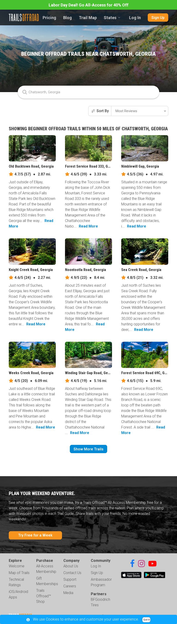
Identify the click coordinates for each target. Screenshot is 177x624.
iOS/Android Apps (18, 594)
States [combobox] (110, 17)
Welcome (16, 566)
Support (69, 579)
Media (68, 593)
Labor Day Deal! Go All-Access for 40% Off (88, 5)
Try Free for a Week (35, 535)
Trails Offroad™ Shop (43, 596)
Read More (88, 226)
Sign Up (158, 17)
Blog (67, 17)
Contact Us (72, 573)
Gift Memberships (47, 581)
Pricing (49, 17)
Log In (135, 17)
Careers (69, 586)
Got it (146, 619)
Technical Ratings (16, 582)
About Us (70, 566)
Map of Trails (19, 573)
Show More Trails (88, 449)
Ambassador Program (101, 582)
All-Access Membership (46, 569)
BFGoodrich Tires (100, 602)
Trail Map (88, 17)
